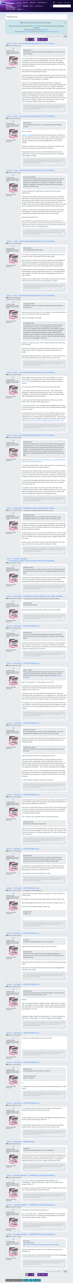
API (31, 1280)
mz (13, 48)
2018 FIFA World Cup (31, 626)
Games (25, 2)
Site (15, 43)
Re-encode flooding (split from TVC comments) (37, 43)
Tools (19, 6)
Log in (68, 2)
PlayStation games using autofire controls (39, 508)
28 (43, 39)
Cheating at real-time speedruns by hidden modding (43, 596)
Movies (32, 2)
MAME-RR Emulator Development (42, 1175)
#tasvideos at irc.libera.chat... (49, 31)
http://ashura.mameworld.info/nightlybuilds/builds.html (40, 1244)
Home (19, 2)
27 (39, 39)
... (35, 39)
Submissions (42, 2)
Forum (25, 6)
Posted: (14, 45)
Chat (31, 6)
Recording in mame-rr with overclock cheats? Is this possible (32, 561)
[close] (65, 23)
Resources (39, 6)
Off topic (17, 596)
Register (60, 2)
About (19, 10)
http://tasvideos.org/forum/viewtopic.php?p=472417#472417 (44, 420)
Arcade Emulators (20, 559)
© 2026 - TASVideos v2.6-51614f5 (14, 1280)
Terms (26, 1280)
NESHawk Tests (29, 1142)
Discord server (26, 31)
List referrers (36, 1280)
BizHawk (17, 508)
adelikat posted (26, 135)
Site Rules (46, 30)
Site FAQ (34, 26)
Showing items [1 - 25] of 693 (53, 36)
